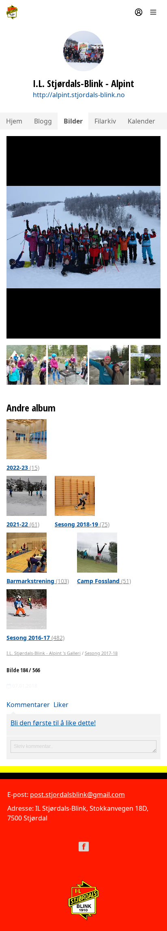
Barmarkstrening (37, 581)
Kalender (141, 121)
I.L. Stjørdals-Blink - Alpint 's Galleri (43, 653)
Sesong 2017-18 (101, 653)
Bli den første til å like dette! (53, 722)
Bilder (73, 121)
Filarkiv (105, 121)
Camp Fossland (104, 581)
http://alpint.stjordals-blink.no (79, 94)
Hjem (14, 121)
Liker (61, 704)
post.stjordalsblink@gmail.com (77, 794)
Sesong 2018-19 (82, 524)
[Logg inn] (138, 12)
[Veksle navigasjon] (153, 12)
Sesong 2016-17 (35, 637)
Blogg (43, 121)
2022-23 (22, 467)
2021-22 (22, 524)
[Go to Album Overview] (26, 438)
